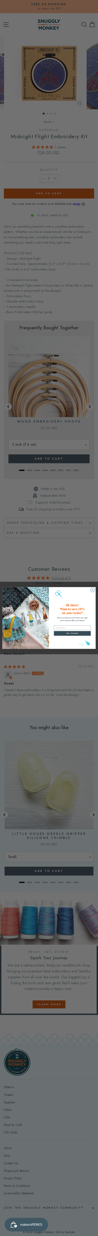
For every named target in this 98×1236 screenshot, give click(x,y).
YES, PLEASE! (72, 633)
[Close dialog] (93, 590)
